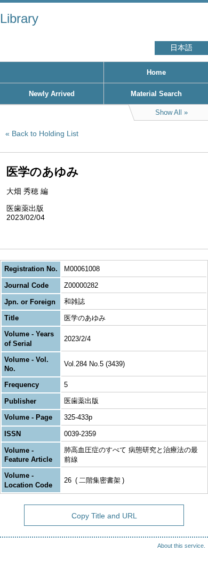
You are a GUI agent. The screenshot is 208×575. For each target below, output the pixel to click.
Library (19, 18)
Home (156, 72)
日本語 (181, 48)
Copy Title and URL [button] (104, 515)
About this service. (181, 545)
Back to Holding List (45, 133)
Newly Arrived (52, 94)
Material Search (156, 94)
